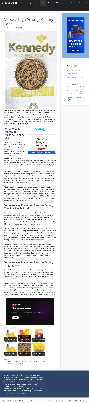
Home (23, 3)
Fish (49, 3)
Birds (43, 3)
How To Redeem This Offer (41, 152)
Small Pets (57, 3)
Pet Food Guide (9, 2)
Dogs (30, 3)
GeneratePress (27, 400)
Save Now (41, 149)
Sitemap (84, 400)
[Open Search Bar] (86, 8)
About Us (51, 400)
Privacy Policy (60, 400)
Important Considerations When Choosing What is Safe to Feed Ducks (26, 361)
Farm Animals (83, 3)
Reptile (66, 3)
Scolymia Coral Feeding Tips (14, 363)
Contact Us (77, 400)
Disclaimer (69, 400)
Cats (36, 3)
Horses (73, 3)
